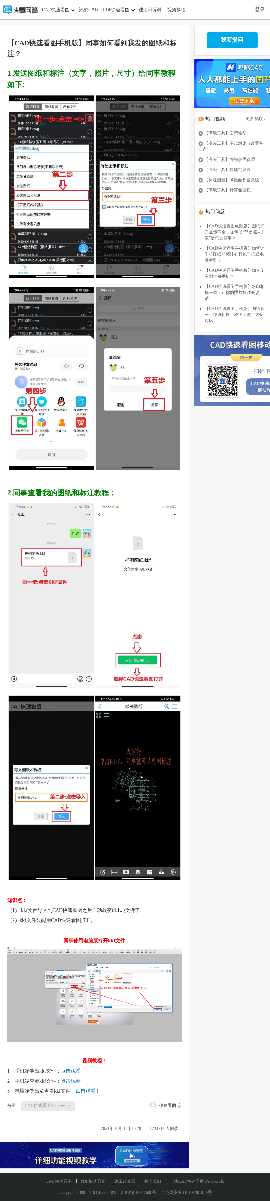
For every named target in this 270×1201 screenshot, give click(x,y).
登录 (260, 9)
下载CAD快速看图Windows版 (197, 1181)
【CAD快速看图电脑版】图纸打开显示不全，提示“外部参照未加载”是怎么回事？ (235, 232)
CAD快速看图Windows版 (48, 1105)
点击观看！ (73, 1071)
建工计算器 (150, 9)
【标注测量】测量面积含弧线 (231, 179)
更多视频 (254, 118)
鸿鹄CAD (88, 9)
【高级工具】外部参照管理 (229, 159)
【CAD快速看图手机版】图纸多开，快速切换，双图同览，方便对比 (234, 314)
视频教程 (176, 9)
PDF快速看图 (116, 9)
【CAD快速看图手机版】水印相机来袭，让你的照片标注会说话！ (234, 292)
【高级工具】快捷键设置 (227, 169)
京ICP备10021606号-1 (140, 1192)
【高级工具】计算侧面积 (227, 190)
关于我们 (152, 1181)
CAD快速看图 (56, 9)
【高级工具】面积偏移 (225, 133)
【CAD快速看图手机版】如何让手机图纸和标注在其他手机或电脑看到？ (234, 254)
